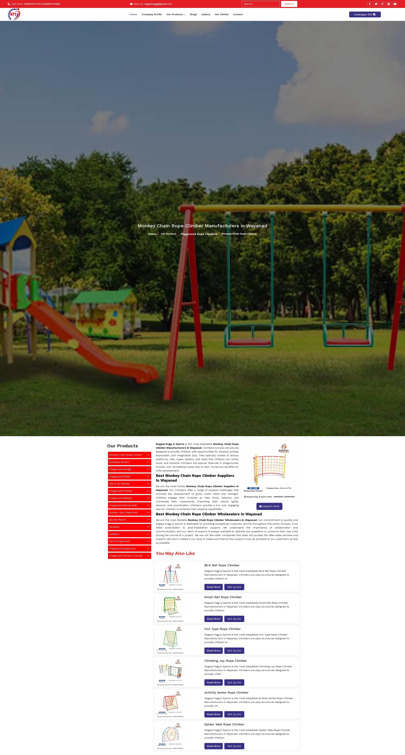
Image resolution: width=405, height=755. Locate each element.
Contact (238, 14)
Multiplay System (119, 462)
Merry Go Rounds (119, 483)
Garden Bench (117, 519)
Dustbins (114, 534)
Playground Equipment (122, 548)
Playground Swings (120, 469)
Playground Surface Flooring (125, 555)
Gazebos (114, 526)
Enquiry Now (271, 506)
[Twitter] (376, 4)
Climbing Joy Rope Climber (225, 661)
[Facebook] (369, 4)
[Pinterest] (388, 4)
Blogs (193, 14)
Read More (213, 586)
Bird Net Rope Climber (222, 565)
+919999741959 (50, 4)
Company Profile (152, 14)
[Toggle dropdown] (184, 14)
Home (133, 14)
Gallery (206, 14)
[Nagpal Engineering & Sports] (14, 14)
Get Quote (234, 586)
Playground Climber (120, 490)
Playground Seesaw (120, 498)
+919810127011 (32, 4)
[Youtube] (395, 4)
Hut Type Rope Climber (222, 629)
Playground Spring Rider (123, 505)
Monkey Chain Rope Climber (125, 454)
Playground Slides (119, 476)
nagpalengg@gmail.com (158, 4)
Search (289, 3)
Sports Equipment (119, 541)
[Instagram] (382, 4)
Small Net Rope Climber (223, 597)
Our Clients (221, 14)
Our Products (175, 14)
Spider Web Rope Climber (224, 724)
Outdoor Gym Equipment (123, 512)
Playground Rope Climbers (199, 234)
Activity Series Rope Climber (226, 692)
